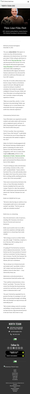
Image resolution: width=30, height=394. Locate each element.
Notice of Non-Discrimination (15, 385)
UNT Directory (15, 374)
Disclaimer (15, 384)
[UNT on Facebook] (8, 348)
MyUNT (15, 370)
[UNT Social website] (22, 348)
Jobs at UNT (15, 377)
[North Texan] (8, 6)
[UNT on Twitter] (11, 348)
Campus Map (15, 376)
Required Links (15, 389)
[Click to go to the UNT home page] (7, 1)
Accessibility (15, 379)
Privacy (15, 387)
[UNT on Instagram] (16, 348)
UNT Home (15, 391)
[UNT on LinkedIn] (19, 348)
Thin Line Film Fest (16, 60)
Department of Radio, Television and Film (14, 156)
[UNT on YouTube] (14, 348)
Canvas (15, 371)
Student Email (15, 373)
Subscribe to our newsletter (14, 352)
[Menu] (28, 1)
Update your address (12, 355)
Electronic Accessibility (15, 388)
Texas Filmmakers (8, 66)
